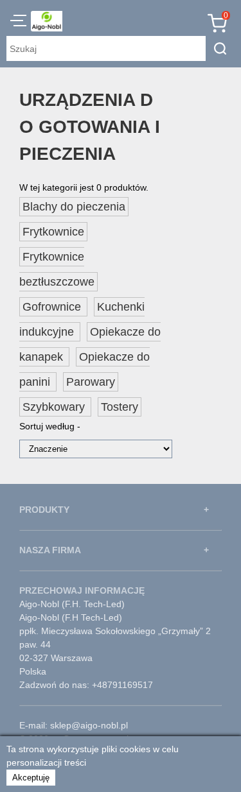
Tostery (119, 406)
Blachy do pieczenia (73, 206)
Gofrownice (53, 306)
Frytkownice (53, 231)
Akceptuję (30, 777)
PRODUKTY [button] (44, 509)
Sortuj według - (49, 426)
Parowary (90, 381)
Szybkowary (55, 406)
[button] (18, 22)
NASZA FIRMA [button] (50, 550)
